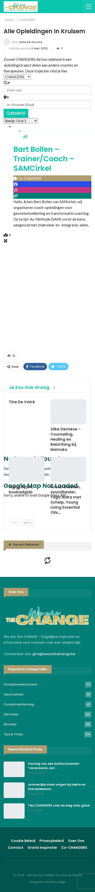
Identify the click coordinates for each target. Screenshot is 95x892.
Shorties (10, 724)
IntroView (11, 714)
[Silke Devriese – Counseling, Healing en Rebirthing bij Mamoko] (68, 411)
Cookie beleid (23, 840)
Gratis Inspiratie (42, 847)
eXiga (62, 882)
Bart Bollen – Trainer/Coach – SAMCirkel (43, 158)
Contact (15, 847)
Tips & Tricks (13, 734)
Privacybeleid (51, 840)
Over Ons (76, 840)
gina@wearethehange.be (54, 654)
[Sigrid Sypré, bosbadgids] (27, 469)
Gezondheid (13, 694)
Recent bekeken (25, 544)
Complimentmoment (20, 684)
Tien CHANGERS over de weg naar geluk (59, 805)
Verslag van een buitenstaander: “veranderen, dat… (54, 766)
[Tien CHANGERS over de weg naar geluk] (14, 811)
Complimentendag (19, 704)
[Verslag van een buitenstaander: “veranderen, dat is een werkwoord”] (14, 769)
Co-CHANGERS (74, 847)
